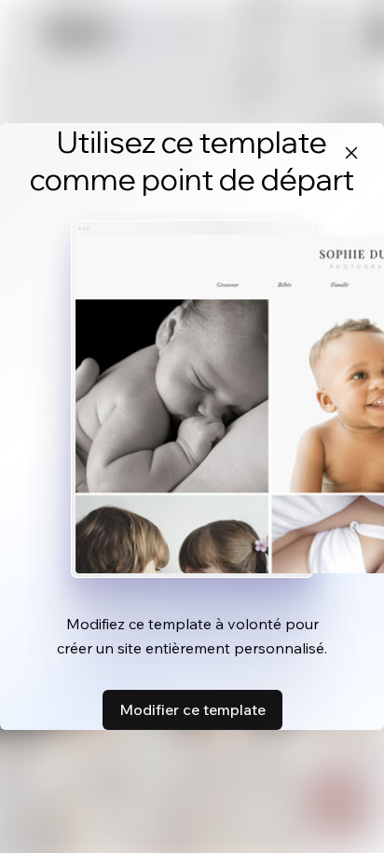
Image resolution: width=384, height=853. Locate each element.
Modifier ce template (192, 709)
